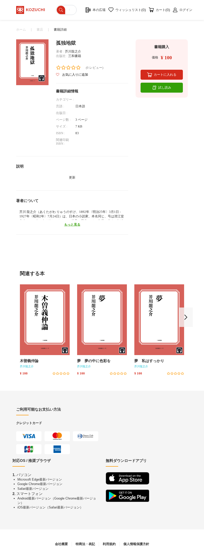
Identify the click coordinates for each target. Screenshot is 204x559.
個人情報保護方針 (136, 544)
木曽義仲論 (29, 361)
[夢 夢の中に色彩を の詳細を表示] (102, 319)
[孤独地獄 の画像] (32, 62)
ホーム (21, 29)
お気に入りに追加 (74, 74)
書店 (40, 29)
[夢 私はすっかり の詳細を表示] (159, 319)
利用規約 (109, 544)
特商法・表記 (85, 544)
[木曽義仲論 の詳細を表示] (45, 319)
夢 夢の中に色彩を (94, 361)
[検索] (61, 10)
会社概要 (61, 544)
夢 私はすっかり (149, 361)
